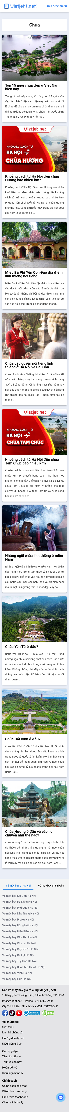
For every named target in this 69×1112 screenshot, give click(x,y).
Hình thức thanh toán (15, 1097)
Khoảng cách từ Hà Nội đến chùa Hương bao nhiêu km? (32, 178)
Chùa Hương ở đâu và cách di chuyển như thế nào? (29, 833)
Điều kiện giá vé (12, 1043)
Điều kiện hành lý (12, 1073)
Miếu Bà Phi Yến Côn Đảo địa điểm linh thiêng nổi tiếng (34, 274)
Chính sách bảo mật (14, 1086)
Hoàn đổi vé (9, 1067)
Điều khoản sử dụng (14, 1091)
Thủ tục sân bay (12, 1062)
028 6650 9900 (57, 6)
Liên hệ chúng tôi (12, 1032)
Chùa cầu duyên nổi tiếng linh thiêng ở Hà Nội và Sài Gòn (29, 365)
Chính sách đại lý (12, 1102)
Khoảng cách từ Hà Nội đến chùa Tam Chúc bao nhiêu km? (32, 461)
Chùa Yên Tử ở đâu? (21, 646)
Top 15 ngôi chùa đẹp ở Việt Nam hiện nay (32, 87)
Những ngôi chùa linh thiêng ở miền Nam (34, 557)
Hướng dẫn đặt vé (13, 1038)
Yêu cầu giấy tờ (11, 1056)
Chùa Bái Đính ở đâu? (22, 739)
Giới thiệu (8, 1027)
